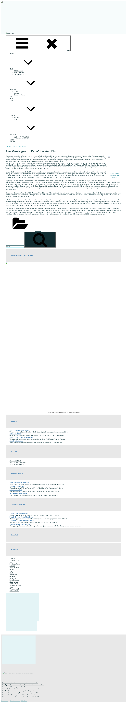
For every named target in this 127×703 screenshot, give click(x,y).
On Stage (12, 576)
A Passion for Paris (16, 490)
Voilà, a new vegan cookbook (19, 483)
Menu (68, 50)
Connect (12, 141)
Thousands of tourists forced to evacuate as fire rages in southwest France (21, 689)
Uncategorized (14, 589)
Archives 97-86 (14, 560)
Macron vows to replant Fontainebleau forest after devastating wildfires (21, 696)
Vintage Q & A (19, 74)
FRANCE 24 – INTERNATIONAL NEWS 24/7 (21, 673)
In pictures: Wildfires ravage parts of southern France (16, 687)
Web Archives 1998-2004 (22, 138)
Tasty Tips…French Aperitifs (19, 430)
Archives (13, 134)
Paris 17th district (15, 434)
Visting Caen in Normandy (19, 513)
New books (13, 575)
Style (15, 119)
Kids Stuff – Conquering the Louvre (22, 520)
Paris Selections (19, 72)
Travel (16, 91)
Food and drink (14, 567)
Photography (14, 582)
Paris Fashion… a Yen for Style (20, 524)
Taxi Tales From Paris (17, 486)
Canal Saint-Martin (15, 461)
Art (11, 97)
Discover (13, 89)
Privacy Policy (5, 701)
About (12, 140)
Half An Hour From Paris (17, 463)
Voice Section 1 (14, 591)
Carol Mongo (22, 146)
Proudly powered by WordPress (18, 701)
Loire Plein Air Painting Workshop (21, 437)
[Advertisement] (22, 607)
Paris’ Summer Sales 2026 (18, 464)
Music (11, 573)
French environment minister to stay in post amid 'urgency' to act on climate (22, 691)
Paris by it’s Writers (16, 441)
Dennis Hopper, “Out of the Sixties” (21, 517)
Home (12, 54)
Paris (11, 69)
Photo (12, 98)
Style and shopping (16, 585)
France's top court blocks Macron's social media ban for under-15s (20, 683)
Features (16, 117)
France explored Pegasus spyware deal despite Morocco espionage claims (22, 694)
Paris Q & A (13, 578)
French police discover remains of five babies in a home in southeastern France (23, 685)
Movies (12, 571)
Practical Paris (18, 71)
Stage (12, 100)
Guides (16, 93)
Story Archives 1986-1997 (22, 136)
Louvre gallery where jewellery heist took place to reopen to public (20, 692)
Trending (13, 115)
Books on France (19, 95)
